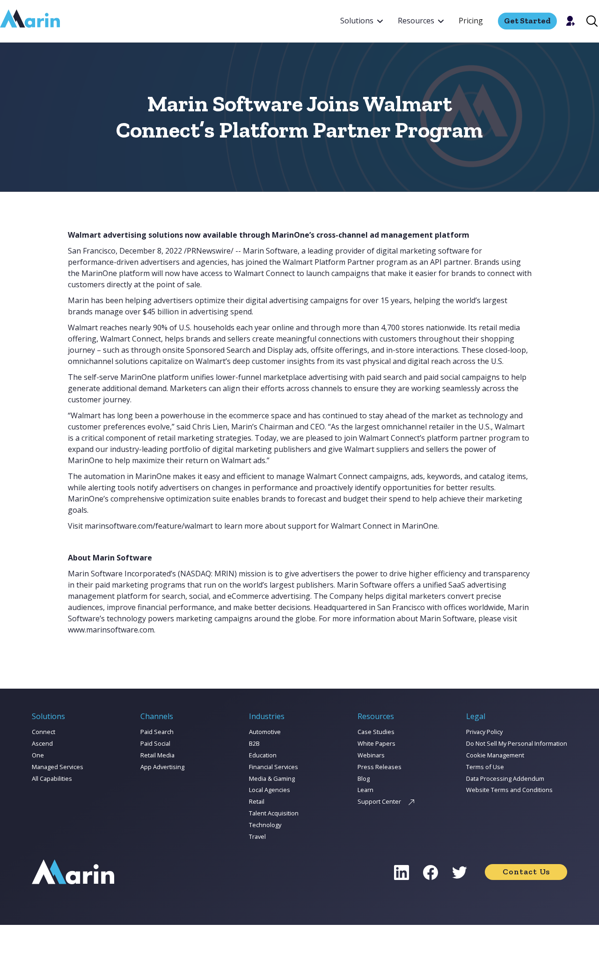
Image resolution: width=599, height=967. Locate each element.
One (38, 755)
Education (263, 755)
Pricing (471, 20)
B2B (254, 743)
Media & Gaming (272, 778)
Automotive (265, 731)
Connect (43, 731)
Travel (257, 836)
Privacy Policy (484, 731)
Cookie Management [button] (495, 755)
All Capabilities (52, 778)
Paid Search (157, 731)
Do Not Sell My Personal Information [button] (516, 743)
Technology (265, 825)
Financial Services (273, 767)
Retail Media (157, 755)
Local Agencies (269, 789)
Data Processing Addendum (505, 778)
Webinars (371, 755)
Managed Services (57, 767)
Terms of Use (485, 767)
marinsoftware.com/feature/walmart (149, 526)
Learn (365, 789)
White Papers (376, 743)
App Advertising (162, 767)
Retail (256, 801)
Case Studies (376, 731)
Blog (364, 778)
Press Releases (380, 767)
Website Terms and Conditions (509, 789)
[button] (361, 21)
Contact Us (526, 871)
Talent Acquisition (274, 813)
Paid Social (155, 743)
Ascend (42, 743)
